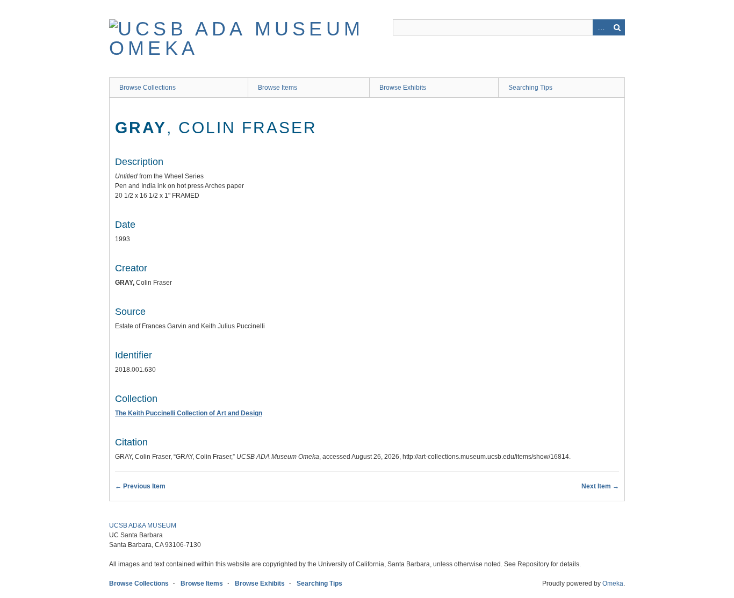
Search (617, 27)
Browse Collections (147, 87)
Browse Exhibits (402, 87)
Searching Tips (530, 87)
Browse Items (277, 87)
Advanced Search (601, 27)
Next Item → (600, 486)
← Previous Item (140, 486)
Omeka (612, 583)
